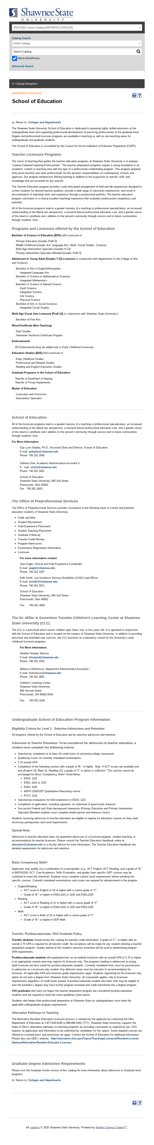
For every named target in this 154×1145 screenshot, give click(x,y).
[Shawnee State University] (41, 20)
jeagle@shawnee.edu (42, 567)
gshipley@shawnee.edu (43, 451)
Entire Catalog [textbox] (21, 43)
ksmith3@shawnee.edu (43, 581)
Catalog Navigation (26, 83)
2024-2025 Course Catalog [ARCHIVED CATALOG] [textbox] (43, 27)
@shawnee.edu (51, 672)
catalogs (35, 1127)
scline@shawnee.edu (43, 467)
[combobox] (77, 27)
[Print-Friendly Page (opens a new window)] (134, 95)
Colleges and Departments (44, 122)
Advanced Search (22, 66)
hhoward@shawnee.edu (44, 657)
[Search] (138, 51)
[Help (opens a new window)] (139, 95)
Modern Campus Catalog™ (111, 1127)
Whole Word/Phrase (29, 58)
